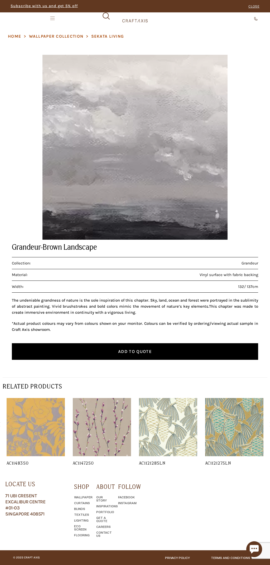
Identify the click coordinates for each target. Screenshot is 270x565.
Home (14, 36)
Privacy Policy (177, 557)
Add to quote (135, 351)
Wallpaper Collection (56, 36)
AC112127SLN (218, 463)
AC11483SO (18, 463)
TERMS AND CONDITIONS (230, 557)
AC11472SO (83, 463)
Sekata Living (107, 36)
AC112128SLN (152, 463)
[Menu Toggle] (53, 18)
